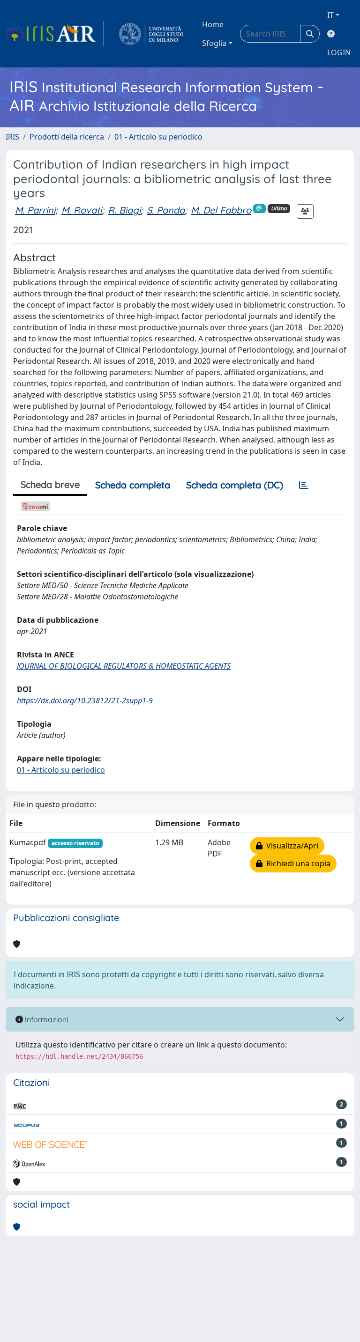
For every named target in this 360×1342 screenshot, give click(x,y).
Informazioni (45, 1019)
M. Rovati (81, 210)
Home (213, 24)
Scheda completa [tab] (132, 485)
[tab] (303, 485)
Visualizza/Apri (290, 846)
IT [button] (330, 15)
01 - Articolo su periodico (158, 137)
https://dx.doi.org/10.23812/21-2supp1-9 (85, 700)
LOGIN (339, 52)
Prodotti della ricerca (67, 137)
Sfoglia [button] (214, 43)
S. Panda (166, 210)
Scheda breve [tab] (50, 484)
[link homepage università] (151, 33)
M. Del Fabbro (221, 210)
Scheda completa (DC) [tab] (234, 485)
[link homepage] (55, 33)
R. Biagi (124, 210)
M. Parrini (35, 210)
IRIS (12, 137)
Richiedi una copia (296, 863)
